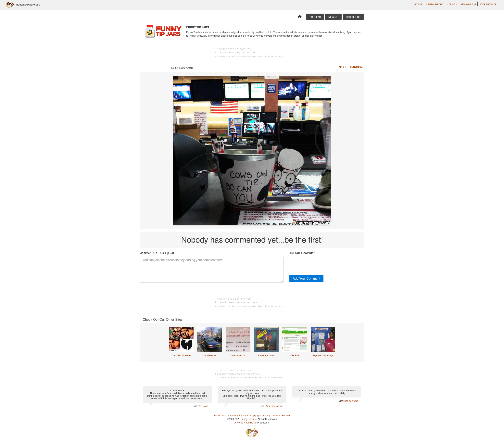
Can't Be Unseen (181, 355)
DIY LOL (418, 4)
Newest (333, 17)
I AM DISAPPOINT (434, 4)
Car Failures (209, 355)
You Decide (353, 17)
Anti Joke (203, 406)
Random (356, 67)
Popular (315, 17)
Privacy (266, 415)
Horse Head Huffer (247, 422)
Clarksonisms (350, 400)
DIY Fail (294, 355)
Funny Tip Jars (249, 419)
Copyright (255, 415)
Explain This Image (323, 355)
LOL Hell (452, 4)
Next (342, 67)
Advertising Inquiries (237, 415)
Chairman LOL (238, 355)
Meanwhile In (468, 4)
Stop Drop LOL (488, 4)
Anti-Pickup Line (274, 406)
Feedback (219, 415)
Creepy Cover (266, 355)
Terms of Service (281, 415)
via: (196, 406)
